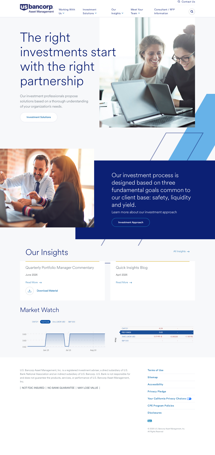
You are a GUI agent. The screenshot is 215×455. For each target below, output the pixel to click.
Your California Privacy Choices (167, 398)
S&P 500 (125, 341)
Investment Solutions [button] (89, 11)
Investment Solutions (39, 117)
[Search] (192, 12)
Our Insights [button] (116, 11)
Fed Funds (126, 332)
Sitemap (153, 377)
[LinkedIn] (150, 420)
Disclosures (154, 412)
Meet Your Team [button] (137, 11)
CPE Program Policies (161, 405)
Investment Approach (130, 222)
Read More (31, 282)
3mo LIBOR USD (128, 336)
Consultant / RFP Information (164, 11)
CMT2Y (125, 328)
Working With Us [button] (67, 11)
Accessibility (155, 384)
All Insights (179, 251)
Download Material (47, 290)
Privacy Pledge (157, 391)
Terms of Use (155, 370)
